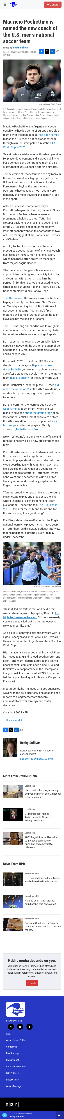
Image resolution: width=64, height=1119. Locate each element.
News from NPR (14, 720)
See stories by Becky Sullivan (37, 758)
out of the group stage (38, 412)
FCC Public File (13, 1073)
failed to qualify (19, 377)
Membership (12, 1053)
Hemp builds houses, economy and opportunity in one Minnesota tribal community (43, 794)
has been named (49, 134)
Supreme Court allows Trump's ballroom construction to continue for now (43, 926)
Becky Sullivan (20, 47)
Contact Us (11, 1047)
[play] (5, 1115)
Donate (54, 4)
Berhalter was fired (27, 429)
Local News (30, 786)
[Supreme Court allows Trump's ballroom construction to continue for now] (13, 924)
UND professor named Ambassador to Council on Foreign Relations (39, 817)
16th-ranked (16, 298)
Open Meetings (13, 1086)
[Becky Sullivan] (10, 747)
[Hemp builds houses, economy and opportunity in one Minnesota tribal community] (13, 791)
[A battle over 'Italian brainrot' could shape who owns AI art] (13, 901)
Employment (12, 1060)
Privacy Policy (13, 1080)
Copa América (11, 408)
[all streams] (60, 1115)
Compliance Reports (16, 1066)
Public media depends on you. (32, 960)
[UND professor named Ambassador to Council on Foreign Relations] (13, 814)
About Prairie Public (15, 1040)
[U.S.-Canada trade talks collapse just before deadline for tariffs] (13, 879)
